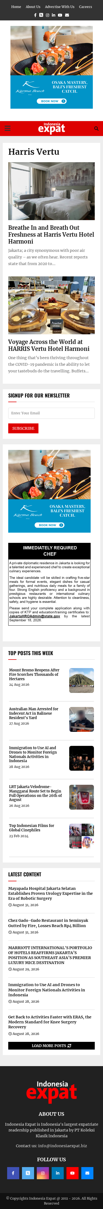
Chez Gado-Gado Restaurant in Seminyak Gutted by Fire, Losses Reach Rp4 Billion (48, 923)
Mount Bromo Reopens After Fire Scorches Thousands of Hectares (34, 674)
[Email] (87, 1173)
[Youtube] (72, 1173)
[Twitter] (28, 1173)
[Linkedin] (58, 1173)
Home (16, 7)
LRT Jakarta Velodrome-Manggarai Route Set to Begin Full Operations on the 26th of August (35, 793)
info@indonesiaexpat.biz (62, 1145)
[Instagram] (43, 1173)
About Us (33, 7)
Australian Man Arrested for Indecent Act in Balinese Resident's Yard (33, 713)
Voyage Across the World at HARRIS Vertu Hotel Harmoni (49, 345)
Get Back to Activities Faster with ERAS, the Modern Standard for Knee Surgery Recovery (49, 1022)
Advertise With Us (59, 7)
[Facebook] (13, 1173)
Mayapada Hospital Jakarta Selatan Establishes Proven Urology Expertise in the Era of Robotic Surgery (50, 893)
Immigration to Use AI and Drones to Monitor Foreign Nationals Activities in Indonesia (33, 754)
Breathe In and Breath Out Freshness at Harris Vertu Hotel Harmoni (51, 234)
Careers (85, 7)
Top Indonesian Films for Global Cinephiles (31, 828)
